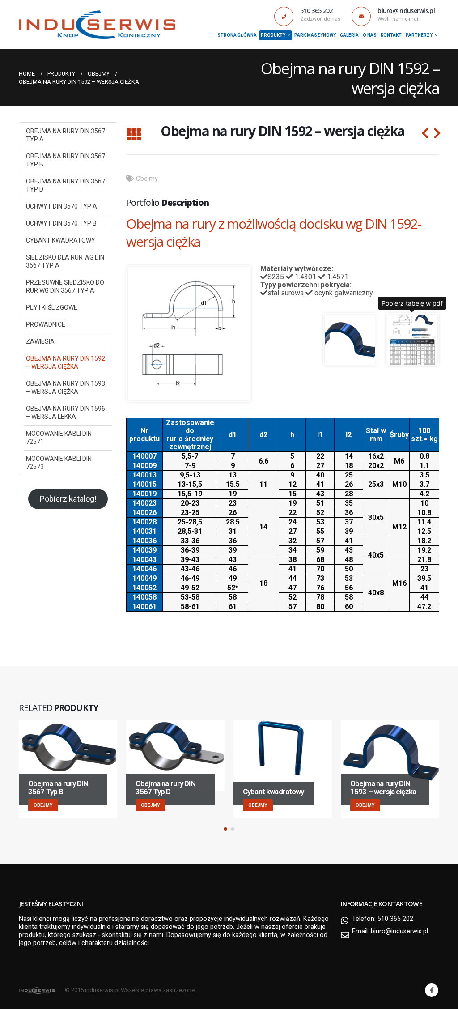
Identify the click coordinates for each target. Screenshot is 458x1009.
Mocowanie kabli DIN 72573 (59, 462)
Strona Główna (237, 35)
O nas (370, 35)
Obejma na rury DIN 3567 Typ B (65, 160)
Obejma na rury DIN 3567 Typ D (65, 185)
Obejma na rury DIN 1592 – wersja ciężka (65, 362)
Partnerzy (419, 35)
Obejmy (147, 179)
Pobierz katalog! (68, 498)
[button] (225, 829)
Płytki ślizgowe (51, 307)
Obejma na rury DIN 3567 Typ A (65, 135)
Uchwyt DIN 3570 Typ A (61, 206)
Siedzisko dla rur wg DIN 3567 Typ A (65, 261)
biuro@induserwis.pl (399, 931)
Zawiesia (40, 341)
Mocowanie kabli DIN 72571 (59, 437)
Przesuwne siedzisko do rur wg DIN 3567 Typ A (65, 286)
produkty (273, 35)
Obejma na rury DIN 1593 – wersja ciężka (65, 387)
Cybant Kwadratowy (60, 240)
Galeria (349, 35)
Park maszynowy (315, 35)
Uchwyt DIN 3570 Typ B (61, 223)
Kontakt (391, 35)
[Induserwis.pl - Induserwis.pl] (97, 24)
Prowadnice (45, 324)
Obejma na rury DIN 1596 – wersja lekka (65, 412)
